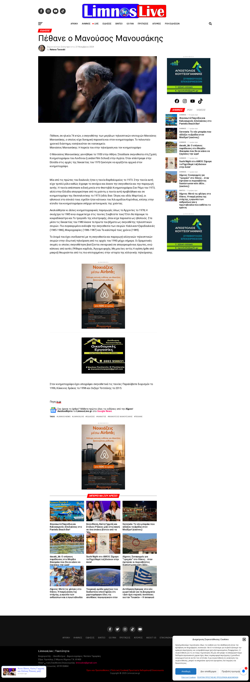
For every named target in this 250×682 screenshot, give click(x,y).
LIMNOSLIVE (78, 417)
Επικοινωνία (158, 670)
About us (151, 638)
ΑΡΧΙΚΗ (74, 24)
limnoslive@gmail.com (86, 663)
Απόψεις (156, 24)
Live (96, 24)
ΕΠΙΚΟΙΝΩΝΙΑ (166, 638)
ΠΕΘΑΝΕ (138, 417)
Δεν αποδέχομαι (208, 671)
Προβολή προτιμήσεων (233, 671)
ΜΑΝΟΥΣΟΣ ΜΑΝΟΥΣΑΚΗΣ (121, 417)
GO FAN (130, 24)
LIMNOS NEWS (64, 417)
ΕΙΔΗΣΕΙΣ (91, 417)
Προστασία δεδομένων (140, 670)
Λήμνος (86, 24)
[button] (244, 639)
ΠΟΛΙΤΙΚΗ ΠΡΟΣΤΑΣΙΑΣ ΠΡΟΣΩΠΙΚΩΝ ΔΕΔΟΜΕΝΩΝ (217, 677)
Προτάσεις (143, 24)
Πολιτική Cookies (188, 677)
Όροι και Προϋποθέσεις (98, 670)
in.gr (58, 401)
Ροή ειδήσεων (172, 24)
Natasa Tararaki (57, 49)
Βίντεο (119, 24)
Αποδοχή (186, 671)
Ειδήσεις (107, 24)
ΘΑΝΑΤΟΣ (101, 417)
